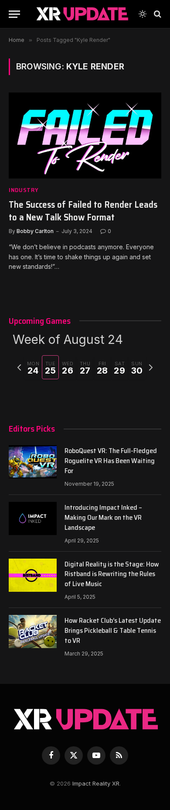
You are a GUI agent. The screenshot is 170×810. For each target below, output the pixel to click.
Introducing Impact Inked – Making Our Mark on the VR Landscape (103, 517)
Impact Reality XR (95, 783)
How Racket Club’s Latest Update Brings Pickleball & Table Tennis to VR (113, 630)
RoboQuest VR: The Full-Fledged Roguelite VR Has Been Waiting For (111, 460)
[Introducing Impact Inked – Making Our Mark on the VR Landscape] (33, 518)
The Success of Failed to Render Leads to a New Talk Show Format (83, 210)
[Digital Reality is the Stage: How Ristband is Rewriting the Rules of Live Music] (33, 575)
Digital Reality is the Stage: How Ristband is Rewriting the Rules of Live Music (112, 574)
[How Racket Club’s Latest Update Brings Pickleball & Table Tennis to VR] (33, 631)
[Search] (156, 14)
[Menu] (14, 14)
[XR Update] (81, 14)
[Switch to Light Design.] (142, 14)
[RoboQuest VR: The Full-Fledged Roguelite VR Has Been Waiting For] (33, 461)
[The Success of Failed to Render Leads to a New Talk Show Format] (85, 135)
